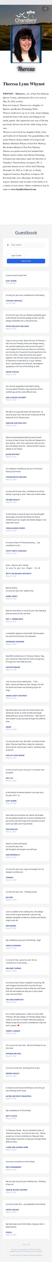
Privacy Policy (19, 1251)
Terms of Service (32, 1251)
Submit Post (26, 261)
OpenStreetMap (28, 1255)
